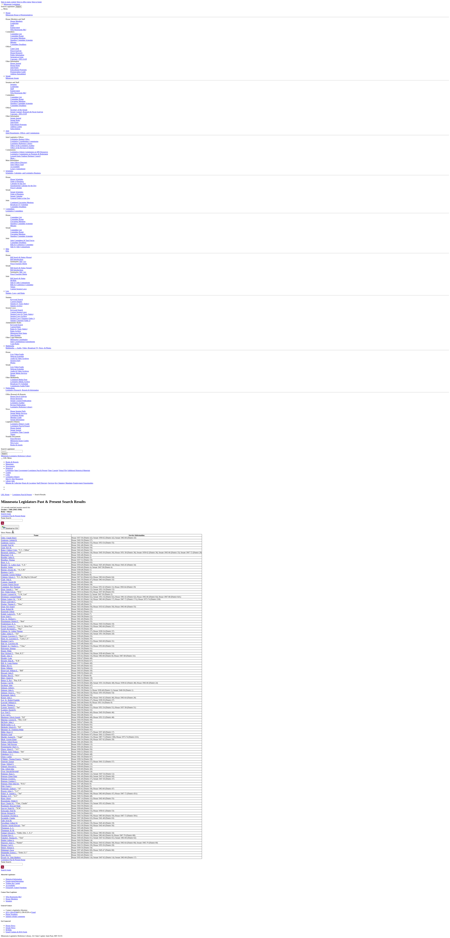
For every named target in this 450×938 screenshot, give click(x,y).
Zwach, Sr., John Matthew (11, 857)
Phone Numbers (12, 914)
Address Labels (16, 127)
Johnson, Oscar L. (8, 693)
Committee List (16, 34)
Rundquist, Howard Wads (10, 806)
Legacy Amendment (17, 169)
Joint (7, 131)
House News (10, 926)
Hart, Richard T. (7, 653)
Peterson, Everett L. (8, 779)
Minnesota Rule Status (18, 333)
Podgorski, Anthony (9, 789)
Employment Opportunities (83, 483)
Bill (20, 262)
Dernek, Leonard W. (9, 594)
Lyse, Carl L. (6, 715)
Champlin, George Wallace (11, 575)
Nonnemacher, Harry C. (10, 747)
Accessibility (15, 167)
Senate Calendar (16, 196)
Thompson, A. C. (7, 828)
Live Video (14, 354)
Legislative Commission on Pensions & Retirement (29, 154)
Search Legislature (8, 6)
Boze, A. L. (5, 562)
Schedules (9, 171)
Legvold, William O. (8, 703)
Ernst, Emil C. (6, 616)
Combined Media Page (18, 380)
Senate (8, 76)
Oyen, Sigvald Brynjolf (10, 771)
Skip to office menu (24, 2)
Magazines (10, 464)
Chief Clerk (14, 49)
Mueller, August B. (8, 737)
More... (13, 158)
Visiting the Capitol (13, 883)
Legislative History (13, 477)
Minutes (13, 42)
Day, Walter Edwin (8, 592)
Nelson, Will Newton (9, 744)
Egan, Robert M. (7, 609)
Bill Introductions (16, 259)
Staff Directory (42, 483)
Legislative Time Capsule (19, 432)
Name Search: (6, 518)
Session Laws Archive (18, 316)
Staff (12, 25)
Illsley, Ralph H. (7, 678)
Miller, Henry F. (7, 732)
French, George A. (8, 626)
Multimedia (10, 346)
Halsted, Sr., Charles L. (10, 646)
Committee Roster (17, 36)
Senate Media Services (18, 373)
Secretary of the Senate (18, 110)
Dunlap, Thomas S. (8, 604)
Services (51, 483)
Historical (9, 468)
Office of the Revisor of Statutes (22, 148)
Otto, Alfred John (7, 769)
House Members (16, 21)
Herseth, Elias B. (7, 661)
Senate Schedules (16, 192)
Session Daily (15, 361)
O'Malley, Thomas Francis (11, 759)
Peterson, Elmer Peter (9, 776)
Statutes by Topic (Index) (19, 304)
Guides (8, 473)
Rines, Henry (6, 798)
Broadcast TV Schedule (19, 205)
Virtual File (63, 470)
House (8, 13)
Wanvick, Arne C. (8, 843)
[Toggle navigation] (2, 9)
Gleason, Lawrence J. (9, 636)
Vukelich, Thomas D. (9, 838)
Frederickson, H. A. (8, 624)
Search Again (6, 514)
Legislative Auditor (17, 403)
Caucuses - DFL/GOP (18, 59)
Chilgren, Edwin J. (8, 577)
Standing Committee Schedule (21, 40)
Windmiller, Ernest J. (9, 853)
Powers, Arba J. (7, 791)
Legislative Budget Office (19, 139)
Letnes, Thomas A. (8, 705)
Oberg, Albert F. (7, 749)
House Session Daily (18, 411)
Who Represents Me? (18, 30)
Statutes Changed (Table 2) (20, 321)
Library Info (10, 481)
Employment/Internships (15, 881)
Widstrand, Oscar (7, 850)
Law (7, 291)
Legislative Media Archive (20, 382)
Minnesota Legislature (12, 4)
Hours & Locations (29, 483)
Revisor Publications (18, 405)
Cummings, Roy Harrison (10, 587)
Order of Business (17, 181)
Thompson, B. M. (7, 830)
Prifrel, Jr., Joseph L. (9, 794)
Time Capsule (53, 470)
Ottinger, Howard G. (9, 766)
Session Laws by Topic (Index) (21, 314)
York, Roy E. (6, 855)
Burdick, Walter (7, 567)
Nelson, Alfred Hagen (9, 742)
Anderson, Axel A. (8, 543)
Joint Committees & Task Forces (22, 240)
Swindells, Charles (8, 818)
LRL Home (5, 495)
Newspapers (10, 466)
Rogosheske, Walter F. (9, 801)
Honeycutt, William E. (9, 671)
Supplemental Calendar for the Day (23, 186)
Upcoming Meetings (17, 38)
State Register (15, 335)
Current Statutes (16, 302)
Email (33, 912)
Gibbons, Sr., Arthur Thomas (12, 631)
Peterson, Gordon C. (8, 781)
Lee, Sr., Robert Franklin (10, 700)
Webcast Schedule (17, 356)
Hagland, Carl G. (7, 641)
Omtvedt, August (7, 762)
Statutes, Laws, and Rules (15, 293)
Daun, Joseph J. (7, 589)
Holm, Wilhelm (7, 668)
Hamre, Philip (6, 651)
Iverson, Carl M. (7, 683)
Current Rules (15, 327)
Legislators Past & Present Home (13, 516)
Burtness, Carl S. (7, 572)
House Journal (15, 63)
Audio (21, 354)
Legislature (10, 470)
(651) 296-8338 (11, 912)
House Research (16, 53)
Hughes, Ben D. (7, 676)
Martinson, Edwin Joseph (11, 717)
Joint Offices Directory (18, 162)
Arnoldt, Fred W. (7, 545)
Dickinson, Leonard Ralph (11, 597)
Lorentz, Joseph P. (8, 707)
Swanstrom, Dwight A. (9, 816)
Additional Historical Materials (78, 470)
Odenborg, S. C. (7, 754)
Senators (13, 84)
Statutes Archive (16, 306)
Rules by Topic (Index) (18, 329)
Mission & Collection (13, 483)
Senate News (10, 928)
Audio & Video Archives (19, 359)
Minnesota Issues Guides (19, 441)
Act (24, 262)
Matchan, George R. (9, 720)
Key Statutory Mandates (64, 483)
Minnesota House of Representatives (19, 15)
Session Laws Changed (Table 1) (22, 318)
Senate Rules (15, 120)
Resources (19, 479)
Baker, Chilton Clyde (9, 550)
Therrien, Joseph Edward (10, 826)
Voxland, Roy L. (7, 835)
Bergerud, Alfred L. (8, 553)
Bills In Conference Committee (21, 245)
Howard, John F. (7, 673)
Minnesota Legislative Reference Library (16, 456)
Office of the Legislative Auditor (22, 146)
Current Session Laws (18, 289)
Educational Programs (18, 70)
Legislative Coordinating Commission (24, 141)
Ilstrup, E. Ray (6, 680)
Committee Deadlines (18, 44)
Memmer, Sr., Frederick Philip (12, 730)
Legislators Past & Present (20, 426)
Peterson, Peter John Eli (10, 784)
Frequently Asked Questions (16, 888)
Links (8, 475)
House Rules (15, 66)
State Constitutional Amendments (22, 342)
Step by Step (10, 479)
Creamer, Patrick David (10, 585)
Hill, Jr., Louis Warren (9, 663)
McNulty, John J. (7, 722)
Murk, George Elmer (9, 739)
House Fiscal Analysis (18, 396)
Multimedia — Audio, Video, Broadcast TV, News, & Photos (28, 348)
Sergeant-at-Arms (16, 57)
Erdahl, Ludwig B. (8, 614)
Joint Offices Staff (17, 165)
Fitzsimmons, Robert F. (10, 621)
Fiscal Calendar (16, 188)
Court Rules (14, 344)
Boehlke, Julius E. (8, 557)
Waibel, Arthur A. (7, 840)
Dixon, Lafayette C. (8, 602)
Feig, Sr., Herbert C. (8, 619)
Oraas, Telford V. (7, 764)
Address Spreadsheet (18, 74)
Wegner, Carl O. (7, 845)
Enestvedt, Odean (7, 612)
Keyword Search (16, 299)
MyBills (13, 281)
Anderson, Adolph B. (9, 540)
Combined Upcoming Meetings (22, 203)
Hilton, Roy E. (6, 666)
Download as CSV (11, 528)
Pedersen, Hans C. (8, 774)
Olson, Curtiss (6, 757)
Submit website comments (15, 917)
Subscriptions (15, 129)
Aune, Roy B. (6, 548)
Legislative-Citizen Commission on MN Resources (29, 152)
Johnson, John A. (7, 690)
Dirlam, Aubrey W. (8, 599)
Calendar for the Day (18, 184)
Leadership (14, 23)
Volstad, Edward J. (8, 833)
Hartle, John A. (6, 656)
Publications (10, 388)
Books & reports (16, 445)
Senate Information (17, 420)
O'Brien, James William (10, 752)
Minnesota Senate (12, 78)
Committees (10, 209)
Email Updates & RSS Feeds (16, 932)
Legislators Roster (17, 415)
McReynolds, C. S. (8, 725)
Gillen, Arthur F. (7, 634)
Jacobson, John (6, 685)
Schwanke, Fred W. (8, 811)
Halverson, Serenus (8, 648)
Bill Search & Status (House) (21, 257)
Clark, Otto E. (6, 580)
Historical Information (14, 879)
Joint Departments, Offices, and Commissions (22, 133)
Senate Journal (15, 118)
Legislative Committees (14, 211)
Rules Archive (15, 331)
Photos (12, 363)
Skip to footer (37, 2)
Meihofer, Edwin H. (9, 727)
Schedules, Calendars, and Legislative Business (23, 173)
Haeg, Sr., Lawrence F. (10, 639)
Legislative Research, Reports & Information (22, 390)
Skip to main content (8, 2)
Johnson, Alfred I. (7, 688)
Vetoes (12, 287)
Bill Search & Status (17, 278)
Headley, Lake (6, 658)
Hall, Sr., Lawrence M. (9, 644)
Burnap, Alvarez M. (8, 570)
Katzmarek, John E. (8, 695)
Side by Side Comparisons (20, 247)
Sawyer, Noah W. (8, 808)
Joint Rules (14, 68)
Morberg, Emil (6, 735)
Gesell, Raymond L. (9, 629)
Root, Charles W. (7, 803)
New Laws (14, 443)
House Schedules (16, 179)
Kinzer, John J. (6, 698)
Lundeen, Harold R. (8, 710)
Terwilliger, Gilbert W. (9, 823)
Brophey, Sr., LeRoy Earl (11, 565)
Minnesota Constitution (19, 340)
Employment (15, 28)
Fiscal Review (15, 439)
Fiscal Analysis (15, 51)
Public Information (17, 55)
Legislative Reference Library (21, 144)
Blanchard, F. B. (7, 555)
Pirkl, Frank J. (6, 786)
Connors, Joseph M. (8, 582)
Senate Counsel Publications (20, 401)
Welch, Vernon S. (7, 848)
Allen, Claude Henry (9, 538)
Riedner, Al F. (6, 796)
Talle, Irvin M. (6, 821)
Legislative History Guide (19, 424)
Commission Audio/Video (20, 386)
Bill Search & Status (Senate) (21, 268)
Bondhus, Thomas (8, 560)
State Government (21, 470)
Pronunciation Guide (18, 72)
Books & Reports (12, 462)
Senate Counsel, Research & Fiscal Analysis (26, 112)
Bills (7, 249)
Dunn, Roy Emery (8, 607)
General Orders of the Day (20, 198)
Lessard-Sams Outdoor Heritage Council (25, 156)
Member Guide (16, 418)
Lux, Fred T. (6, 712)
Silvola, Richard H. (8, 813)
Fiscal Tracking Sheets (18, 264)
